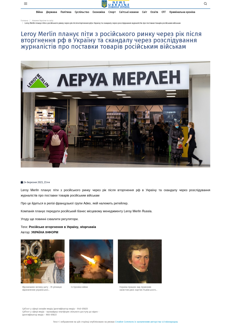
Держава (51, 12)
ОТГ (164, 12)
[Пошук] (205, 4)
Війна (39, 12)
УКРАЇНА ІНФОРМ (44, 232)
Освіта (154, 12)
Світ (144, 12)
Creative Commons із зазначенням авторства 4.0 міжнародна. (146, 321)
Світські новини (129, 12)
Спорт (112, 12)
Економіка (99, 12)
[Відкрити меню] (25, 4)
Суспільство (82, 12)
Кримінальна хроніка (182, 12)
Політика (65, 12)
